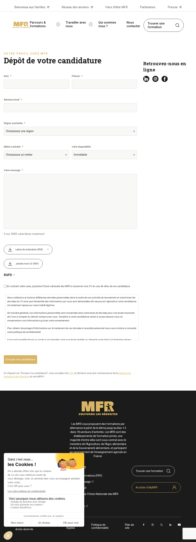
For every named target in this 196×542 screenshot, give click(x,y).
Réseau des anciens (75, 7)
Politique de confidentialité (100, 526)
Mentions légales (72, 526)
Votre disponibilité (81, 146)
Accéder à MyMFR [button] (147, 487)
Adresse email (13, 99)
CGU (71, 373)
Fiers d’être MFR (116, 7)
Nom (7, 76)
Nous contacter (133, 24)
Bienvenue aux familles (29, 7)
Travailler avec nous (76, 24)
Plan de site (129, 526)
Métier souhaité (13, 146)
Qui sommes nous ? (107, 24)
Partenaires (147, 7)
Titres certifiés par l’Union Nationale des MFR (91, 493)
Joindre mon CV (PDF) (27, 263)
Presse (173, 7)
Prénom (77, 76)
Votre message (13, 170)
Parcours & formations (38, 24)
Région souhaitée (14, 123)
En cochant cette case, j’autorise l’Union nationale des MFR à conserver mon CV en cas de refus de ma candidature (68, 286)
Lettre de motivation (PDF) (32, 249)
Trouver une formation (156, 25)
